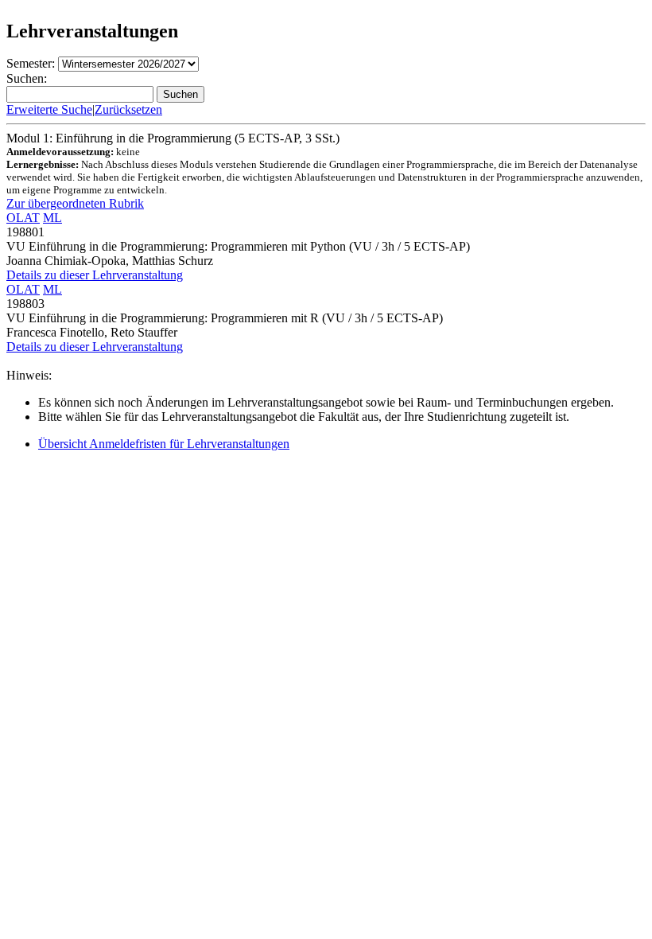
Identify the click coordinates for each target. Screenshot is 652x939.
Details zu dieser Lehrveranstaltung (94, 275)
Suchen (180, 94)
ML (52, 217)
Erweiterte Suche (49, 109)
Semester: (30, 63)
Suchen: (26, 78)
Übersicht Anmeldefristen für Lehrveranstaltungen (163, 443)
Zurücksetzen (128, 109)
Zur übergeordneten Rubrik (75, 203)
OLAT (23, 217)
